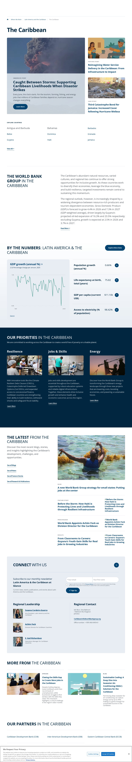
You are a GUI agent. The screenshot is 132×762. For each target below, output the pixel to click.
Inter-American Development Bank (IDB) (64, 736)
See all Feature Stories (15, 476)
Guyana (10, 140)
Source (12, 316)
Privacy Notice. (30, 760)
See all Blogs (11, 465)
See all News (11, 471)
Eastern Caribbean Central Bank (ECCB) (105, 736)
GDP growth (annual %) (25, 264)
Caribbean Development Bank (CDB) (23, 736)
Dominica (51, 134)
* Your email (71, 580)
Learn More (20, 107)
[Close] (129, 754)
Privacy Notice (89, 584)
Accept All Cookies (108, 754)
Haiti (49, 140)
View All (10, 149)
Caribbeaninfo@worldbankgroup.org (87, 619)
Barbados (92, 128)
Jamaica (91, 140)
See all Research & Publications (18, 481)
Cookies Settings (93, 754)
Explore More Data (115, 248)
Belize (9, 134)
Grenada (91, 134)
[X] (116, 565)
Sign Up (74, 590)
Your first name (99, 580)
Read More (65, 228)
